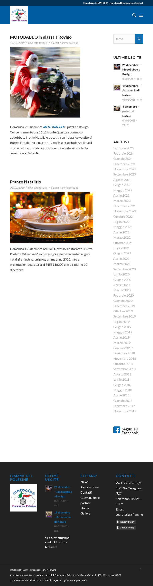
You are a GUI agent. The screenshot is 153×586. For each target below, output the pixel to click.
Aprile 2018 (121, 395)
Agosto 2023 (122, 179)
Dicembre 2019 (124, 306)
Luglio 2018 (121, 379)
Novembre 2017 (124, 411)
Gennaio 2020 (122, 300)
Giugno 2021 (122, 253)
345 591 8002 (101, 3)
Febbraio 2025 (123, 148)
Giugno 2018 (122, 385)
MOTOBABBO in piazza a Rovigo (41, 36)
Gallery (85, 513)
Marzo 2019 (121, 342)
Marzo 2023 (121, 200)
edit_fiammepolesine (66, 42)
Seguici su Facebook (130, 431)
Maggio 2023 (122, 190)
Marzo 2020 (121, 290)
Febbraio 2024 (123, 153)
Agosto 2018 (122, 374)
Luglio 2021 (121, 248)
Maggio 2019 (122, 332)
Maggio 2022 (122, 227)
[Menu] (141, 15)
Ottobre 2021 (123, 243)
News (84, 482)
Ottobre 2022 (123, 216)
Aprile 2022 (121, 232)
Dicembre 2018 (124, 353)
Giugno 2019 (122, 327)
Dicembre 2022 (124, 206)
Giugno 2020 (122, 279)
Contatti (86, 492)
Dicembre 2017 (124, 406)
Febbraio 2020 (123, 295)
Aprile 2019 (121, 337)
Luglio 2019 (121, 321)
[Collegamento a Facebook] (140, 569)
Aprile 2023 (121, 195)
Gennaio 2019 (122, 348)
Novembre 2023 (124, 169)
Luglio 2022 (121, 221)
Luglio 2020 (121, 274)
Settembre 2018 (124, 369)
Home (84, 508)
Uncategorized (38, 42)
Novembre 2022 (124, 211)
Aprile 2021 (121, 258)
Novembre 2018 (124, 358)
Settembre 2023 (124, 174)
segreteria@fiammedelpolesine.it (126, 3)
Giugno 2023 (122, 185)
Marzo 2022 (121, 237)
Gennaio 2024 (122, 158)
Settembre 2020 (124, 269)
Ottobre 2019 (123, 311)
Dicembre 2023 (124, 164)
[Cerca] (132, 15)
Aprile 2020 (121, 285)
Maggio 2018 (122, 390)
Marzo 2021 (121, 264)
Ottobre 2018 (123, 364)
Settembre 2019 (124, 316)
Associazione (89, 487)
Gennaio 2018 (122, 400)
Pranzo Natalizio (25, 181)
